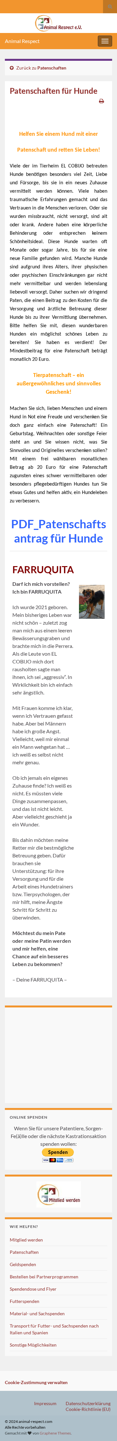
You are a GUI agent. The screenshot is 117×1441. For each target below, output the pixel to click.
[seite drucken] (101, 101)
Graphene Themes (55, 1433)
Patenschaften (51, 67)
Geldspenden (23, 1264)
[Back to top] (102, 1426)
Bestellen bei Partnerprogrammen (44, 1276)
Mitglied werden (26, 1239)
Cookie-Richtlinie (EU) (88, 1409)
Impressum (45, 1403)
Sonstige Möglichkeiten (33, 1345)
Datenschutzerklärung (88, 1403)
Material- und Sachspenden (37, 1313)
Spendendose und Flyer (33, 1289)
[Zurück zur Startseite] (58, 23)
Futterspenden (24, 1301)
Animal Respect (22, 41)
